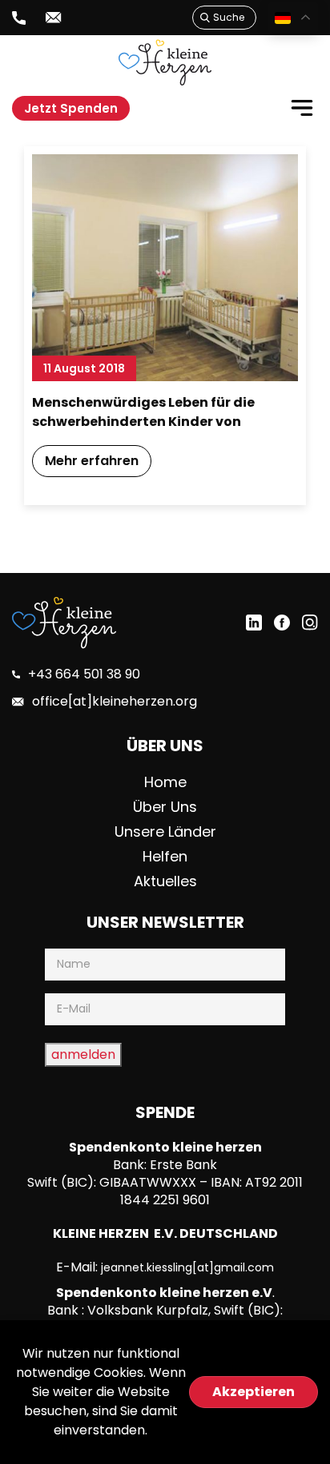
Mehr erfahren (92, 461)
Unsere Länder (165, 831)
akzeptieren (253, 1391)
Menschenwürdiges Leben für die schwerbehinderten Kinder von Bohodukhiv (143, 413)
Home (165, 782)
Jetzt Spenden (71, 108)
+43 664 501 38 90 (84, 674)
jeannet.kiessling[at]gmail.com (187, 1267)
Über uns (165, 807)
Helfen (165, 856)
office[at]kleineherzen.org (114, 701)
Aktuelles (165, 881)
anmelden (83, 1054)
